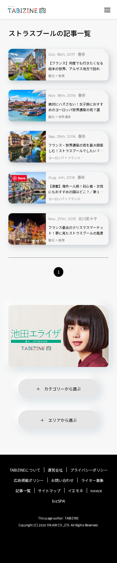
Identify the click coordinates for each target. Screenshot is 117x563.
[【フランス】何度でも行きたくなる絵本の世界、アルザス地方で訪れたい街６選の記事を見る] (27, 64)
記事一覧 (23, 490)
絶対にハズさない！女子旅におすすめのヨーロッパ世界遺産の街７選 (75, 106)
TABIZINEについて (25, 470)
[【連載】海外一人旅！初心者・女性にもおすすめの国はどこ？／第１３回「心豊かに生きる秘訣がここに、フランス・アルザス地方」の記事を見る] (27, 188)
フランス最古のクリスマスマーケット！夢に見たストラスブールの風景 (75, 230)
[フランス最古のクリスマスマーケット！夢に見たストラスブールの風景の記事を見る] (27, 229)
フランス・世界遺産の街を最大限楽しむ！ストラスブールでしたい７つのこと (75, 148)
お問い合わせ (62, 480)
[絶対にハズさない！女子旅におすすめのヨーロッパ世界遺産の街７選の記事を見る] (27, 105)
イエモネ (75, 490)
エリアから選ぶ (62, 420)
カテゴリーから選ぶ (62, 389)
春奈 (81, 54)
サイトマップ (49, 490)
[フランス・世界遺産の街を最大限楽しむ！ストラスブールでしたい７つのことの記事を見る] (27, 147)
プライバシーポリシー (89, 470)
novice (96, 490)
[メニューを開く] (107, 9)
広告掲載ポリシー (29, 480)
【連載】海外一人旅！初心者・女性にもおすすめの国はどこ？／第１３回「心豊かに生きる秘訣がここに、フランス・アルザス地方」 (75, 189)
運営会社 (55, 470)
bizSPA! (58, 501)
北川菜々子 (87, 218)
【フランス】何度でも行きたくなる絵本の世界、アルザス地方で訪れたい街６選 (75, 66)
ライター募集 (92, 480)
